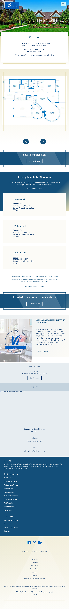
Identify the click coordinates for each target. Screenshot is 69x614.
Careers (6, 531)
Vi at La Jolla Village (10, 499)
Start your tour (43, 351)
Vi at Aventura (8, 478)
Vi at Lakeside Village (11, 485)
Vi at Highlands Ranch (11, 496)
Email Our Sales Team (11, 520)
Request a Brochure (10, 527)
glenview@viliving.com (44, 344)
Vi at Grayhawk (9, 492)
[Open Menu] (63, 4)
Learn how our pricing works (34, 287)
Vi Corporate (34, 559)
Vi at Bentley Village (10, 481)
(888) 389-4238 (34, 441)
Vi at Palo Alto (8, 503)
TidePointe (7, 510)
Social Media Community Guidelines (34, 578)
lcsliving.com (34, 594)
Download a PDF (34, 161)
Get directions (34, 378)
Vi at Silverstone (9, 506)
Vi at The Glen (8, 489)
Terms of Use (34, 566)
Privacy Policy (34, 569)
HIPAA (34, 572)
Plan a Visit (7, 524)
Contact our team (34, 304)
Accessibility (34, 575)
